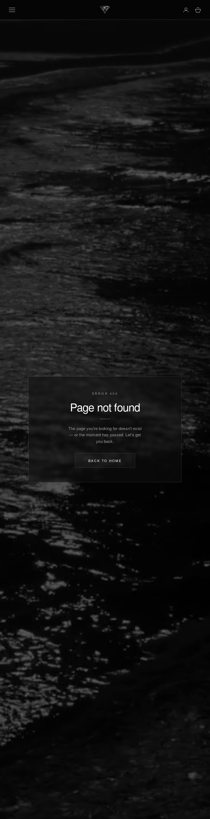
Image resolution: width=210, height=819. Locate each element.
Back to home (105, 460)
